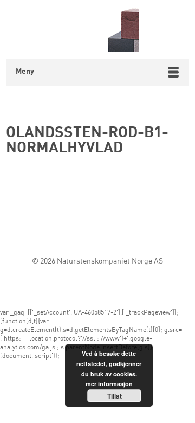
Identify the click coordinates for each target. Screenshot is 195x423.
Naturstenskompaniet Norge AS (110, 261)
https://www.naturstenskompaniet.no (97, 29)
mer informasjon (109, 384)
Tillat (114, 396)
